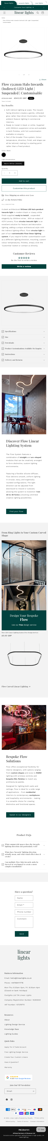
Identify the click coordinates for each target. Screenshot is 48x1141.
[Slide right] (28, 74)
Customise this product (24, 188)
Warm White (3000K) (13, 163)
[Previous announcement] (4, 7)
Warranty (8, 1067)
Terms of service (22, 1121)
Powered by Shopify (26, 1118)
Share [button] (44, 79)
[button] (4, 12)
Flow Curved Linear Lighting (15, 686)
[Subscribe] (33, 1091)
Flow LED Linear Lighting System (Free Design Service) (20, 632)
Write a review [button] (24, 266)
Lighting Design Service (14, 1024)
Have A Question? (11, 1062)
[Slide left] (19, 74)
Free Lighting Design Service (16, 1052)
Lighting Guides (11, 1034)
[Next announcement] (43, 7)
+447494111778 (17, 983)
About (7, 1020)
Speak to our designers (20, 815)
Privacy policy (39, 1118)
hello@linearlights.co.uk (21, 978)
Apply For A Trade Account (15, 1047)
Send (22, 934)
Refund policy (10, 1121)
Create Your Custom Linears (16, 1057)
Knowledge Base (11, 1029)
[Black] (4, 155)
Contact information (37, 1121)
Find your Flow (16, 511)
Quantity (5, 168)
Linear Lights (14, 1118)
